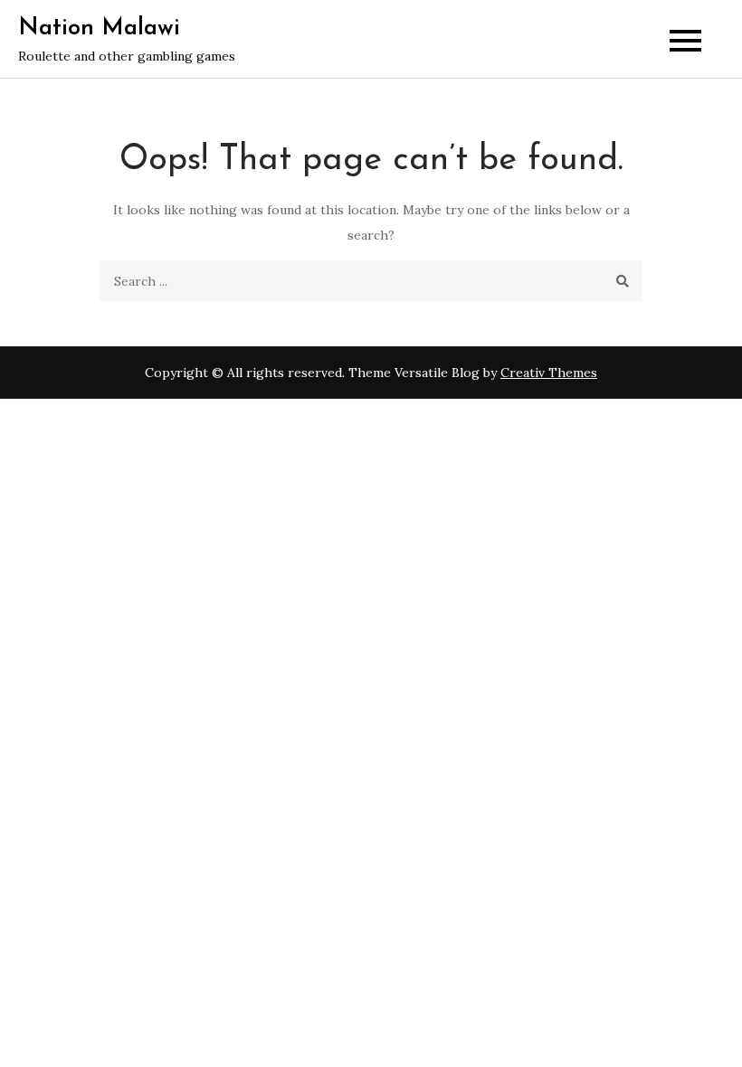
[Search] (622, 280)
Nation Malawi (99, 28)
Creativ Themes (548, 372)
